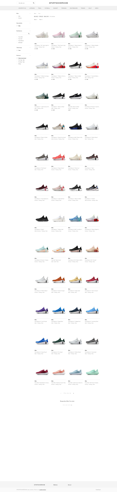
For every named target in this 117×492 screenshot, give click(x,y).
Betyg (19, 63)
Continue (98, 489)
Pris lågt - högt (21, 61)
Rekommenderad (22, 58)
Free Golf (20, 38)
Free (19, 50)
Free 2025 (20, 36)
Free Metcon (21, 40)
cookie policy (42, 489)
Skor (35, 13)
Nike (19, 25)
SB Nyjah (20, 42)
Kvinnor (20, 18)
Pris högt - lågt (21, 60)
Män (19, 16)
